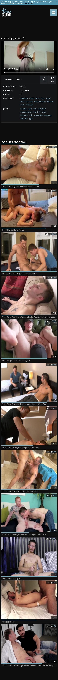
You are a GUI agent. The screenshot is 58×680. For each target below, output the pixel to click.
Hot (22, 101)
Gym (48, 98)
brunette (24, 115)
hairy (44, 112)
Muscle (50, 101)
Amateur (24, 98)
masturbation (26, 112)
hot (38, 112)
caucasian (38, 115)
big (34, 112)
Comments (8, 79)
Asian (31, 98)
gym (31, 118)
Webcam (29, 104)
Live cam (29, 101)
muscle (23, 108)
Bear (37, 98)
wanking (47, 115)
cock (35, 108)
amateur (42, 108)
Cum (43, 98)
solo (31, 115)
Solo (22, 104)
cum (30, 108)
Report (18, 79)
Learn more (28, 3)
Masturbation (40, 101)
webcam (24, 118)
